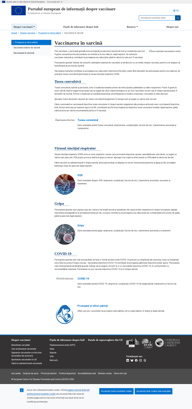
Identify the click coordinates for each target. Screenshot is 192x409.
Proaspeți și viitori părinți (49, 33)
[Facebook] (136, 360)
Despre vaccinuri (23, 26)
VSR (80, 175)
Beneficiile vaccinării (20, 345)
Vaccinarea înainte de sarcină (26, 47)
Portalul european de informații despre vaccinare (71, 9)
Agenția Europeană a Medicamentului (167, 342)
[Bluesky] (132, 360)
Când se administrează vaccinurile (26, 363)
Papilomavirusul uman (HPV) (62, 345)
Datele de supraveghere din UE (105, 339)
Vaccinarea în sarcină (23, 53)
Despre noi (172, 26)
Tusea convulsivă (87, 120)
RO (177, 10)
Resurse (131, 26)
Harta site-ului (120, 373)
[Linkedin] (127, 360)
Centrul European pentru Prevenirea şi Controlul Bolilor (147, 343)
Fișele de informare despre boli (80, 26)
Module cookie (105, 373)
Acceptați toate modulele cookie (116, 391)
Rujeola (53, 352)
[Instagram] (140, 360)
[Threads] (145, 360)
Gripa (80, 225)
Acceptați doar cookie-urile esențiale (153, 391)
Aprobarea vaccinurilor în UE (24, 359)
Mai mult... (54, 360)
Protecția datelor (49, 373)
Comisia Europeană (132, 342)
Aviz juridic (16, 373)
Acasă (14, 33)
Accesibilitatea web (87, 373)
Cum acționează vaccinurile (23, 349)
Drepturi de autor (31, 373)
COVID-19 (83, 278)
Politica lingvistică (67, 373)
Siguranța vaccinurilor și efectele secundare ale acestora (26, 354)
